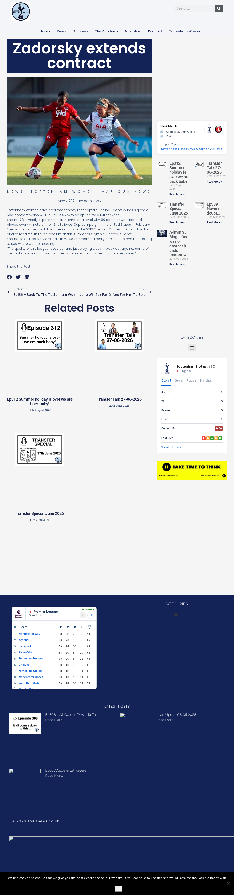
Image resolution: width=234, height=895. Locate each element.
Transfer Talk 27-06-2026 (119, 399)
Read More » (177, 194)
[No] (228, 883)
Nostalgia (133, 31)
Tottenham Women (185, 31)
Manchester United (31, 677)
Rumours (80, 31)
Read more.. (54, 720)
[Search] (219, 8)
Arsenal (24, 640)
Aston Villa (26, 652)
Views (61, 31)
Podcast (155, 31)
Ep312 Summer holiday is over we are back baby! (39, 401)
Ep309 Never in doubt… (214, 209)
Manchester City (29, 634)
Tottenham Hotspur (31, 658)
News (45, 31)
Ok (118, 889)
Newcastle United (30, 671)
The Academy (106, 31)
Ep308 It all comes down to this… (72, 714)
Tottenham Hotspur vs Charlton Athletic (191, 149)
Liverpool (25, 646)
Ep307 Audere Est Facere (65, 770)
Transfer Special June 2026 (40, 513)
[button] (9, 277)
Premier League (46, 611)
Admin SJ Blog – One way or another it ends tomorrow (178, 243)
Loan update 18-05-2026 (176, 714)
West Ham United (30, 683)
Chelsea (24, 664)
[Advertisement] (81, 557)
